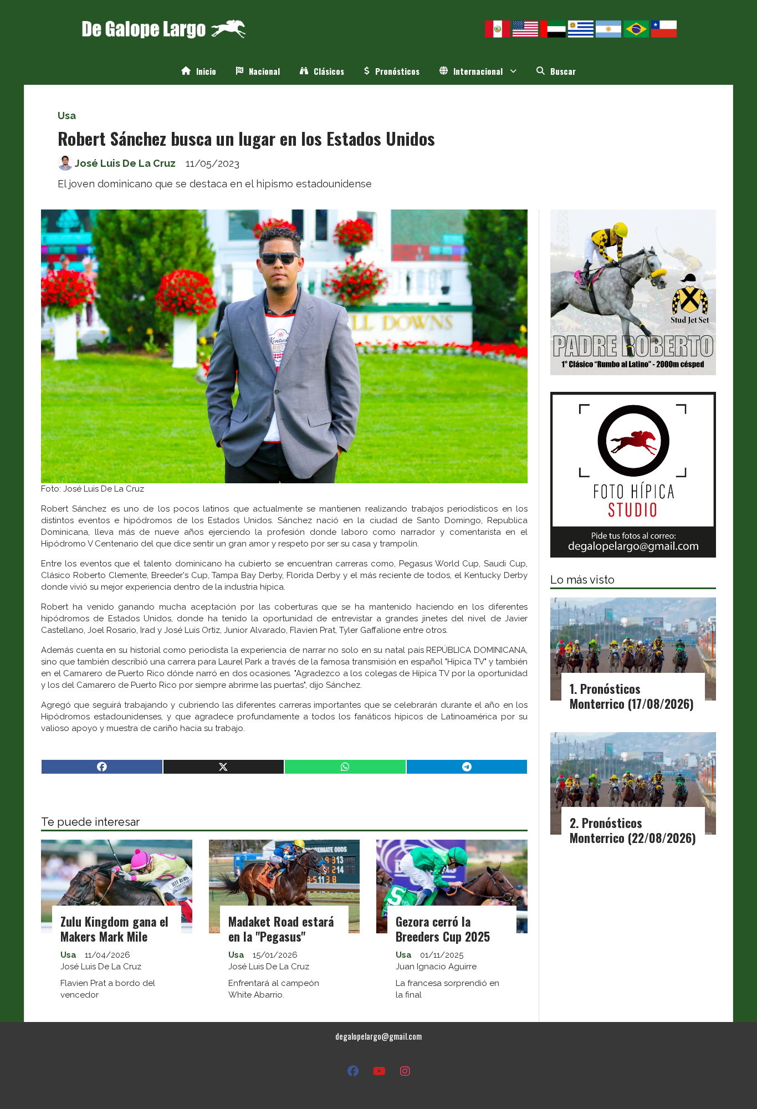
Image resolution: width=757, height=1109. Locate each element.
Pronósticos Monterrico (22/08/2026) (633, 830)
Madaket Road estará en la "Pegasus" (281, 928)
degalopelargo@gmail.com (378, 1036)
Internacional (478, 71)
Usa (67, 115)
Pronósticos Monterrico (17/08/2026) (632, 695)
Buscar (563, 71)
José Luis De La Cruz (125, 163)
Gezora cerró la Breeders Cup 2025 (443, 928)
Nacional (264, 71)
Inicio (206, 71)
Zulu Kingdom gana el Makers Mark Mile (114, 928)
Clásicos (329, 71)
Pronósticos (397, 71)
